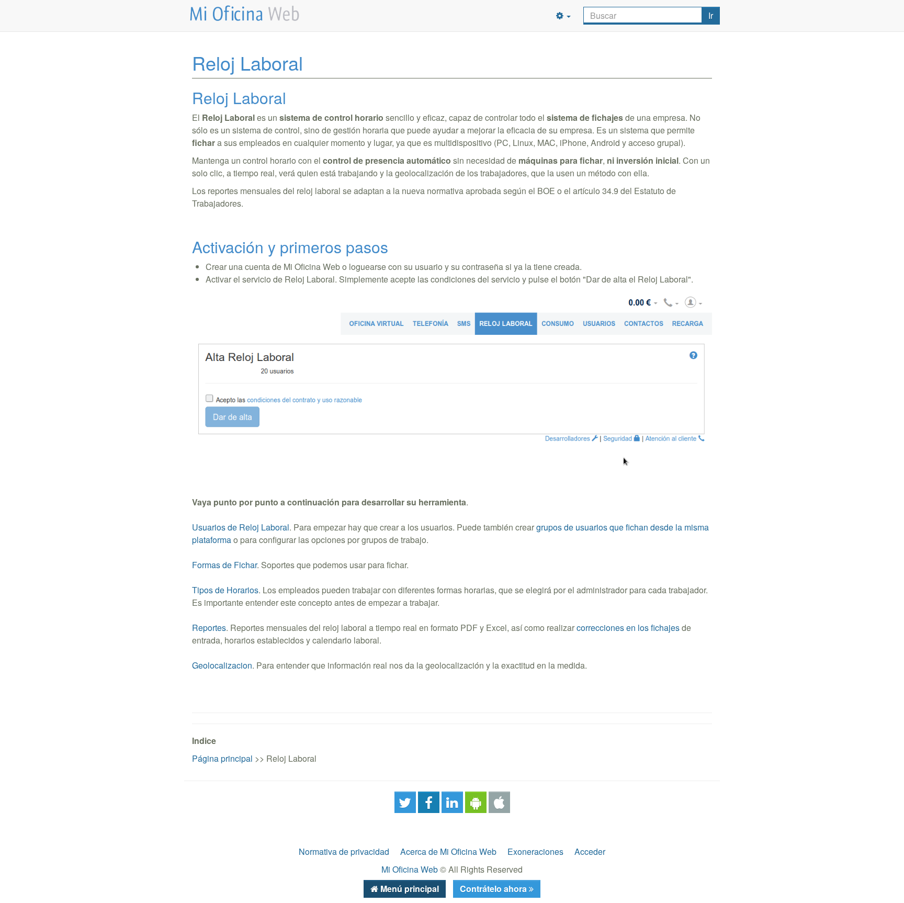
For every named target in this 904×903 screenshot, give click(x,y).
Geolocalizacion (222, 665)
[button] (563, 15)
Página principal (222, 758)
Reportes (209, 628)
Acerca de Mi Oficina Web (448, 851)
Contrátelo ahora (494, 889)
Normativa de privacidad (344, 851)
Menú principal (408, 889)
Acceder (589, 851)
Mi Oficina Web (409, 869)
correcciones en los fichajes (628, 628)
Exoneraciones (535, 851)
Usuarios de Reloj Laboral (240, 527)
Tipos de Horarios (225, 590)
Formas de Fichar (224, 565)
